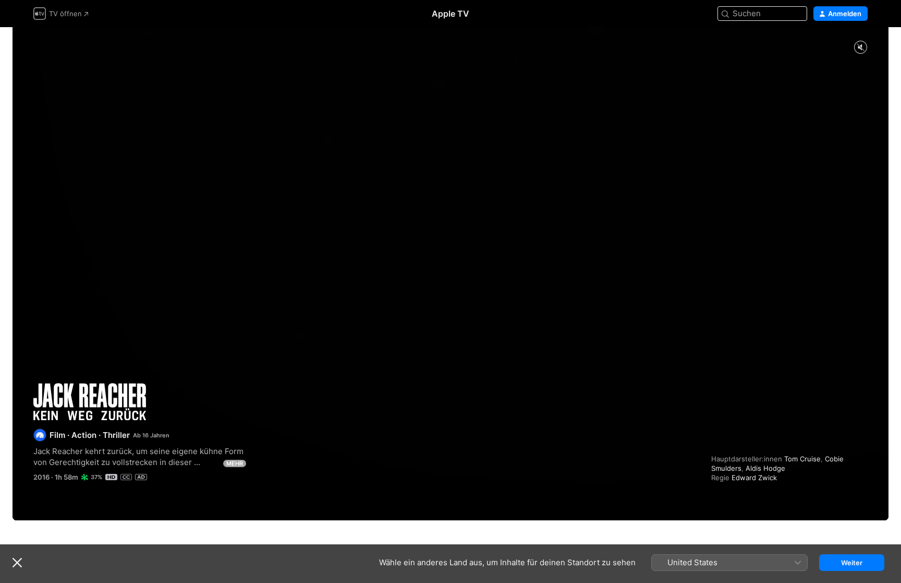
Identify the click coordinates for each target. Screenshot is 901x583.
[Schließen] (17, 562)
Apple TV (450, 13)
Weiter (851, 562)
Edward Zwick (754, 477)
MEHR (234, 463)
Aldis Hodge (765, 468)
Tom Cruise (802, 459)
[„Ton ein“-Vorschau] (860, 48)
